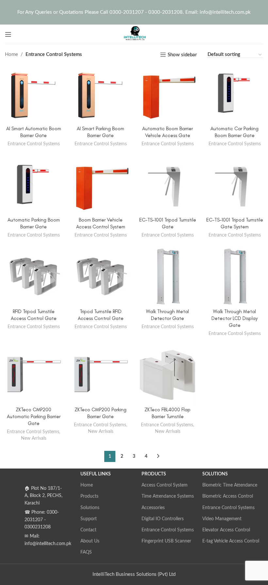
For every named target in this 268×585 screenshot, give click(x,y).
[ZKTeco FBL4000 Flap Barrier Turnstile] (167, 374)
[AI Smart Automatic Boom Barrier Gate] (33, 93)
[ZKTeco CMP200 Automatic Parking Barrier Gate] (33, 374)
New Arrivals (33, 438)
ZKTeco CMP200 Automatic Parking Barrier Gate (33, 416)
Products (89, 496)
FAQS (86, 552)
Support (88, 519)
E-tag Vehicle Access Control (230, 541)
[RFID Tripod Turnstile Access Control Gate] (33, 276)
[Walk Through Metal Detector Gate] (167, 276)
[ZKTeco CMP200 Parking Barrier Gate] (100, 374)
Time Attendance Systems (168, 496)
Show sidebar (182, 54)
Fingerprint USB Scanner (166, 541)
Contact (88, 530)
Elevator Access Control (226, 530)
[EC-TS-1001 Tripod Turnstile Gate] (167, 185)
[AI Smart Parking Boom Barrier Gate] (100, 93)
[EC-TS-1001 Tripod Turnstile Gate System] (234, 185)
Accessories (153, 507)
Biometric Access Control (227, 496)
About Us (89, 541)
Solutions (89, 507)
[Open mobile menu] (8, 34)
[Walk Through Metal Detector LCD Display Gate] (234, 276)
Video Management (222, 519)
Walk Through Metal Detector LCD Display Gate (234, 318)
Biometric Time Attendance (229, 485)
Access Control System (165, 485)
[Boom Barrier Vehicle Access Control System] (100, 185)
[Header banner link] (134, 12)
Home (11, 54)
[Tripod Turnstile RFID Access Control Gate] (100, 276)
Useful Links (95, 474)
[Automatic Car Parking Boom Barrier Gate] (234, 93)
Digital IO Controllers (163, 519)
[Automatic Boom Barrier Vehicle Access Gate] (167, 93)
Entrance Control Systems (34, 144)
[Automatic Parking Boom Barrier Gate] (33, 185)
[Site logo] (133, 33)
